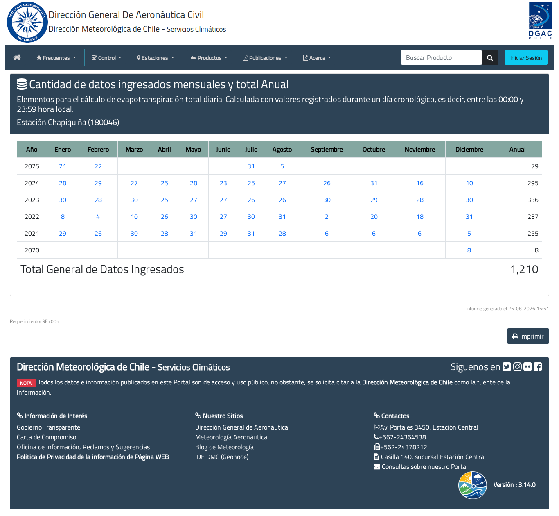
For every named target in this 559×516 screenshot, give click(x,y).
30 (62, 200)
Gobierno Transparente (48, 427)
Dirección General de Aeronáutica (241, 427)
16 (420, 183)
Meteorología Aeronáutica (231, 437)
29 (98, 183)
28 (62, 183)
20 (374, 216)
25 (164, 183)
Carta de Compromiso (46, 437)
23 (223, 183)
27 (134, 183)
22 (98, 166)
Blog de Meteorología (224, 447)
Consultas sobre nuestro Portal (425, 466)
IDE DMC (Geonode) (221, 456)
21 (62, 166)
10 (469, 183)
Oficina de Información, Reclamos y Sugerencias (83, 447)
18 (420, 216)
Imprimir (531, 336)
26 (327, 183)
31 (251, 166)
